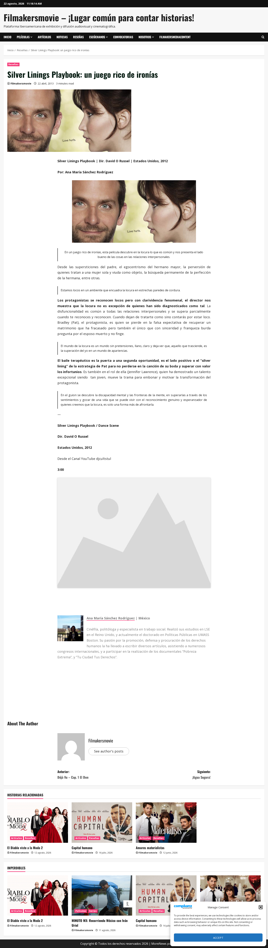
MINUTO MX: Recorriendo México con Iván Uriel (100, 922)
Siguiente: (201, 774)
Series (93, 910)
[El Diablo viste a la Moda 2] (37, 822)
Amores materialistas (150, 847)
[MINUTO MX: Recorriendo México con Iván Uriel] (102, 895)
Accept (218, 937)
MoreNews (158, 944)
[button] (261, 907)
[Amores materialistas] (166, 822)
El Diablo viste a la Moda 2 (25, 847)
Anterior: (72, 774)
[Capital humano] (102, 822)
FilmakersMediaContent (175, 37)
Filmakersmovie (21, 83)
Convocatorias (123, 37)
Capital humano (82, 847)
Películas (23, 37)
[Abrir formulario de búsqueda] (263, 37)
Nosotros (145, 37)
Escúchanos (97, 37)
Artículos (44, 37)
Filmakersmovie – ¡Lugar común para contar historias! (99, 17)
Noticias (62, 37)
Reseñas (78, 37)
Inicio (7, 37)
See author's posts (108, 751)
